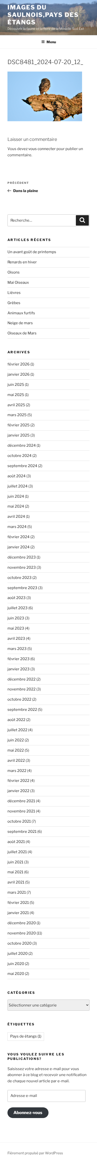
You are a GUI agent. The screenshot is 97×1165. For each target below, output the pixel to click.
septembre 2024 (22, 466)
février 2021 (18, 902)
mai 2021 (15, 872)
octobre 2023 (19, 577)
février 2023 (18, 659)
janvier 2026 (18, 374)
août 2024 (16, 476)
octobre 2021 (19, 821)
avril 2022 (16, 760)
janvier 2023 (18, 669)
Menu (51, 42)
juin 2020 (15, 964)
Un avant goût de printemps (31, 252)
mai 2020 (15, 973)
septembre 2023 (22, 588)
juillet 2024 (17, 486)
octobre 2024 (19, 455)
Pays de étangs (25, 1036)
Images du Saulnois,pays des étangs (43, 15)
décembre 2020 (21, 923)
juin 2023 (15, 618)
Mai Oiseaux (18, 282)
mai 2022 (15, 750)
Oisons (13, 272)
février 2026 (18, 364)
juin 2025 (15, 384)
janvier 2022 (18, 791)
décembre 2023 (21, 557)
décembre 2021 (21, 801)
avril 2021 (15, 882)
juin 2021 (15, 862)
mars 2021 (16, 892)
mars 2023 (17, 648)
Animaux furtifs (21, 313)
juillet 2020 (17, 953)
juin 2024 (15, 496)
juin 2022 (15, 740)
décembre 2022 (21, 679)
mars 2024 (17, 526)
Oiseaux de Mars (22, 333)
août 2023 (16, 598)
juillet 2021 (17, 852)
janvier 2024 (18, 547)
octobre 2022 (19, 699)
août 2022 (16, 720)
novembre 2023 (21, 567)
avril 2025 (16, 405)
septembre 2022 (22, 709)
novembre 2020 (21, 933)
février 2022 (18, 780)
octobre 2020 (19, 943)
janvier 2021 (18, 913)
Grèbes (13, 303)
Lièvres (14, 292)
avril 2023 (16, 638)
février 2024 (18, 537)
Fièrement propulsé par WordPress (35, 1153)
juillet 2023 (17, 608)
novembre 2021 (21, 811)
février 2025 (18, 425)
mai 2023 (15, 628)
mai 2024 (15, 506)
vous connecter (42, 149)
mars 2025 (17, 415)
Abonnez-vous (27, 1112)
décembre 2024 (21, 445)
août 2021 (16, 842)
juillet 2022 (17, 730)
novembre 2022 (21, 689)
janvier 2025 (18, 435)
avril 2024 (16, 516)
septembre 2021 (22, 831)
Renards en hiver (22, 262)
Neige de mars (20, 323)
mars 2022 (16, 770)
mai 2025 (15, 395)
